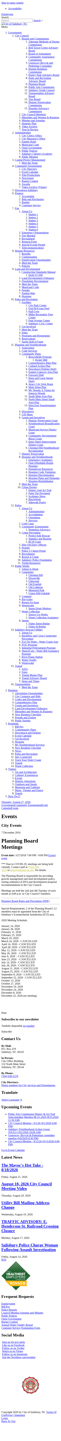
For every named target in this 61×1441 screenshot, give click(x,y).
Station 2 (33, 217)
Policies (26, 266)
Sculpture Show (37, 496)
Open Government (32, 147)
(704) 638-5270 (9, 1076)
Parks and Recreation (26, 299)
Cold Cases (28, 523)
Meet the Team (30, 162)
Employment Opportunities (36, 259)
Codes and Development (28, 699)
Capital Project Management (30, 159)
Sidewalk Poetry (37, 502)
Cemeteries (28, 572)
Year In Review (30, 129)
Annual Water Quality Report (17, 1324)
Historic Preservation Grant (43, 420)
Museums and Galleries (27, 787)
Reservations (28, 338)
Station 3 (33, 220)
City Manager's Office (33, 138)
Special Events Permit (33, 244)
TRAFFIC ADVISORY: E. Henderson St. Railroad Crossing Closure (30, 1226)
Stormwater (28, 605)
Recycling (27, 599)
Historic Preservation (33, 453)
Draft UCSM (35, 275)
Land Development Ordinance (38, 278)
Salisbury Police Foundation (37, 560)
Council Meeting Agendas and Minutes (22, 1312)
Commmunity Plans (25, 729)
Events (18, 778)
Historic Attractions (25, 781)
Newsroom (28, 178)
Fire (17, 208)
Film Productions (31, 175)
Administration (23, 132)
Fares (24, 672)
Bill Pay (19, 726)
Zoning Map (28, 293)
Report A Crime (30, 556)
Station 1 (33, 214)
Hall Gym (33, 311)
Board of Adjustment (39, 53)
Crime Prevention (31, 532)
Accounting (28, 196)
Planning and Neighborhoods (30, 344)
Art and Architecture (26, 772)
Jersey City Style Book (40, 384)
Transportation (22, 684)
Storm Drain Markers (39, 608)
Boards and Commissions (35, 38)
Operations (34, 517)
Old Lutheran (35, 587)
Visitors (12, 769)
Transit (18, 666)
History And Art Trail (39, 490)
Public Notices (29, 150)
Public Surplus (22, 720)
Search (37, 20)
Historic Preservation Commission (39, 104)
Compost (26, 596)
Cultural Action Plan (39, 366)
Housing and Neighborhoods (37, 456)
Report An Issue (30, 602)
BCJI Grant (34, 541)
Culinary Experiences (26, 775)
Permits (26, 290)
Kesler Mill (41, 359)
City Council (22, 35)
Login (4, 1418)
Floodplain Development (35, 281)
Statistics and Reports (39, 538)
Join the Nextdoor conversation (18, 1357)
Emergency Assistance (40, 459)
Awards (26, 184)
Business (13, 690)
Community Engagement (28, 166)
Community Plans (31, 353)
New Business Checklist (28, 714)
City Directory (29, 169)
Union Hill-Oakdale (39, 593)
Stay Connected (23, 757)
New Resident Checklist (28, 747)
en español (28, 1025)
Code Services (29, 350)
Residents (13, 723)
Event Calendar (30, 172)
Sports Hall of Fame (32, 341)
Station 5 (33, 226)
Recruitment (28, 238)
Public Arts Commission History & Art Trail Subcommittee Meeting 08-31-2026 (33, 1117)
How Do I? (14, 796)
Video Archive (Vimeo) (34, 187)
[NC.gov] (14, 1409)
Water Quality (29, 660)
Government (15, 32)
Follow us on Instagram (14, 1354)
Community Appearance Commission (41, 58)
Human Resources (25, 250)
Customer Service (31, 205)
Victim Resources (31, 563)
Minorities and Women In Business (40, 117)
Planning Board (36, 84)
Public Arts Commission (41, 87)
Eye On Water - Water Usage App (40, 641)
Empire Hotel (29, 141)
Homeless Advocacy (39, 529)
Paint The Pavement (39, 493)
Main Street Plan (37, 387)
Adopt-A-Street (30, 569)
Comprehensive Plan (26, 702)
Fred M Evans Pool (38, 308)
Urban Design (29, 487)
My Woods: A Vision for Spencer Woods (41, 392)
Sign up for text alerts (13, 1342)
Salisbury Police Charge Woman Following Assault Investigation (29, 1247)
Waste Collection (31, 611)
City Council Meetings (34, 114)
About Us (27, 211)
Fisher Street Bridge (39, 623)
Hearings (26, 296)
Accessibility (15, 8)
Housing (19, 741)
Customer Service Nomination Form (20, 1328)
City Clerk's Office (32, 135)
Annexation (28, 347)
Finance (19, 193)
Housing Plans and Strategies (44, 478)
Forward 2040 (36, 375)
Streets (25, 620)
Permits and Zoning (25, 717)
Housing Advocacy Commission (38, 110)
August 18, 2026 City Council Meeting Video (26, 1186)
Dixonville (34, 578)
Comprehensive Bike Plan (42, 363)
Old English (34, 584)
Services (32, 520)
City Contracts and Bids (27, 696)
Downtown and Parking (28, 732)
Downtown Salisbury (26, 190)
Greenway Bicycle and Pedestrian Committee (40, 64)
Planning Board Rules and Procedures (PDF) (25, 901)
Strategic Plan (29, 123)
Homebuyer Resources (40, 469)
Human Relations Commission (37, 70)
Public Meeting (30, 156)
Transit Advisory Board (34, 678)
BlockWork (34, 499)
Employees (7, 14)
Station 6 (33, 229)
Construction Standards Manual (38, 272)
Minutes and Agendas (33, 120)
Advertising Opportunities (29, 693)
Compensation (29, 256)
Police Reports (9, 1309)
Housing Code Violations (42, 472)
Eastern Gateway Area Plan (43, 372)
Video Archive (29, 126)
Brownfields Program (40, 356)
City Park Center (37, 305)
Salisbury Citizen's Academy (37, 153)
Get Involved (29, 326)
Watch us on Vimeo (12, 1351)
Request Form (29, 241)
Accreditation (35, 514)
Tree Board (34, 99)
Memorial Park (36, 590)
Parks (25, 332)
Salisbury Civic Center (40, 323)
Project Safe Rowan (39, 535)
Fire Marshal (28, 235)
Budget (25, 202)
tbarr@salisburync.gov (22, 870)
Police (18, 505)
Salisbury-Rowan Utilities (29, 629)
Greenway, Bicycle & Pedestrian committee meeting (31, 1137)
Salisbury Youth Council (41, 90)
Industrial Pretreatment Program (39, 647)
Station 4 (33, 223)
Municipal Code (30, 144)
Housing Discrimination (41, 475)
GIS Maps (27, 414)
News (18, 750)
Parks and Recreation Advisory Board (39, 80)
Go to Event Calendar (13, 1150)
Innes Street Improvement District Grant (42, 443)
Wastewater (28, 663)
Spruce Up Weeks (38, 614)
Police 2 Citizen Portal (34, 550)
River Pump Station (32, 657)
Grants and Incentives (33, 417)
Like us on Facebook (13, 1345)
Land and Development (27, 269)
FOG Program (29, 644)
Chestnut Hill (35, 575)
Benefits (26, 253)
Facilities (26, 302)
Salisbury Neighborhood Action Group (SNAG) (29, 1131)
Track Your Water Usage (28, 760)
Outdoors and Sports (26, 784)
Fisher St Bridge (37, 626)
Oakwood (33, 581)
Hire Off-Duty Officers (34, 544)
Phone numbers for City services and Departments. (28, 1085)
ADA (25, 669)
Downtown (28, 411)
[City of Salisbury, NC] (14, 23)
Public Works (22, 566)
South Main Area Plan (40, 396)
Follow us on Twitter (13, 1348)
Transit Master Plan (32, 675)
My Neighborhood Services (30, 744)
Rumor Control (30, 181)
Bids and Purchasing (33, 199)
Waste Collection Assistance (43, 617)
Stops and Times (30, 681)
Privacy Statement (15, 1415)
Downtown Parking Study (42, 369)
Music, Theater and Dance (29, 790)
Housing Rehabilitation (40, 481)
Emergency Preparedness (35, 232)
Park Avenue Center (39, 320)
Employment (8, 1303)
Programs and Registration (36, 335)
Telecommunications (33, 247)
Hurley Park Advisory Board (43, 75)
